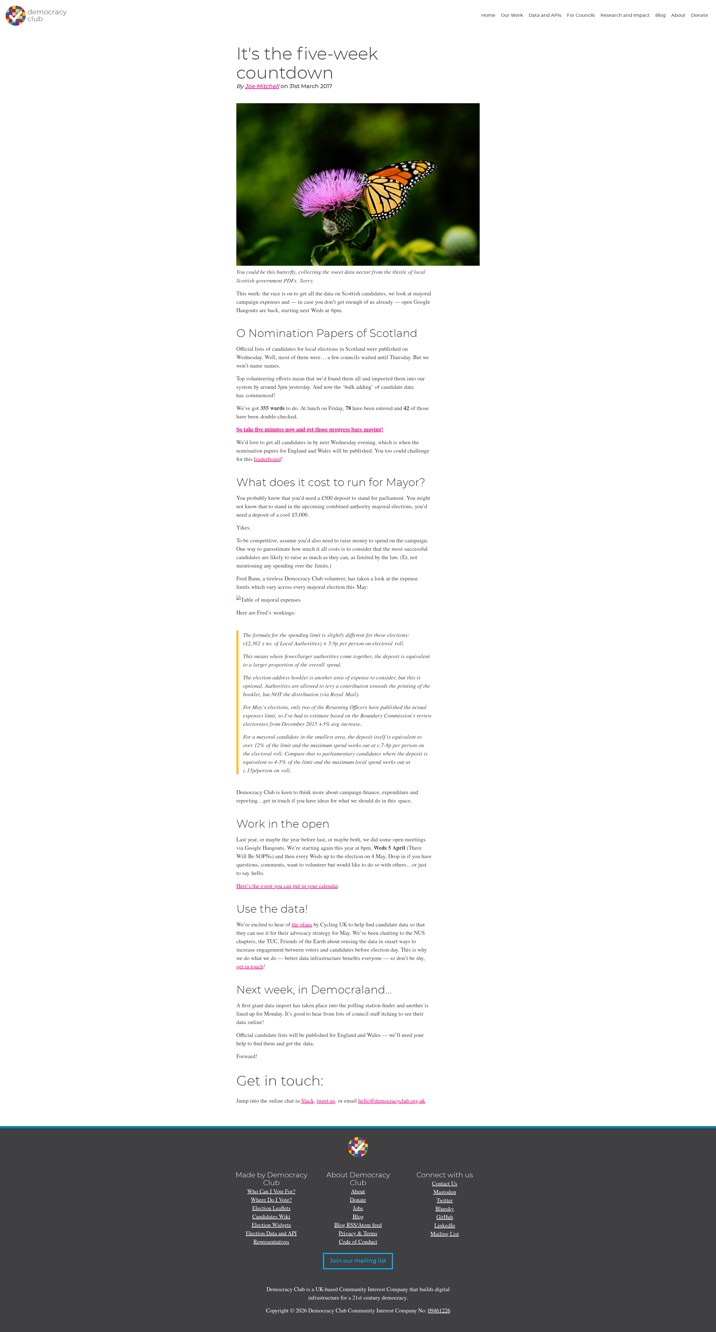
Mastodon (445, 1191)
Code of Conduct (358, 1241)
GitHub (444, 1217)
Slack (307, 1100)
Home (488, 15)
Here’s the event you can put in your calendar (287, 885)
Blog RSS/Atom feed (358, 1225)
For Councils (581, 15)
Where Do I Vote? (271, 1199)
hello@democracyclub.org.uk (391, 1100)
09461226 (439, 1310)
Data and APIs (545, 15)
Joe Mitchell (262, 86)
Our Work (512, 15)
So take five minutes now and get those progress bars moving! (309, 429)
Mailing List (444, 1233)
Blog (660, 15)
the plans (302, 924)
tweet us (326, 1100)
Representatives (271, 1241)
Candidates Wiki (271, 1216)
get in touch (249, 966)
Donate (699, 15)
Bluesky (444, 1208)
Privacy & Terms (358, 1233)
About (678, 15)
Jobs (358, 1208)
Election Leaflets (271, 1208)
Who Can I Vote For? (271, 1191)
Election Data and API (271, 1233)
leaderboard (267, 459)
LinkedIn (444, 1225)
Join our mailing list (358, 1261)
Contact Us (444, 1183)
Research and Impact (625, 15)
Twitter (445, 1200)
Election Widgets (271, 1225)
